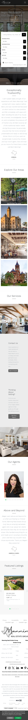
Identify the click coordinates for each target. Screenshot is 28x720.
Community (17, 704)
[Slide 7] (15, 499)
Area (22, 704)
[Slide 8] (17, 499)
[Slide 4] (15, 83)
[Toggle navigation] (25, 2)
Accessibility (15, 620)
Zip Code (10, 704)
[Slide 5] (18, 83)
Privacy (5, 620)
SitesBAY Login (23, 622)
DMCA (25, 620)
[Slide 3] (13, 83)
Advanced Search (18, 65)
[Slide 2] (10, 83)
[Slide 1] (7, 83)
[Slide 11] (22, 499)
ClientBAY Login (9, 622)
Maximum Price (6, 44)
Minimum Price (6, 38)
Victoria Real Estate (12, 703)
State (19, 703)
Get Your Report (14, 416)
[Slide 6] (21, 83)
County (24, 703)
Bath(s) (4, 55)
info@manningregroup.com (13, 662)
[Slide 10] (20, 499)
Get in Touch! (13, 370)
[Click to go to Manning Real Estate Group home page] (6, 2)
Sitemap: (4, 703)
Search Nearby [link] (8, 62)
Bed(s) (3, 49)
